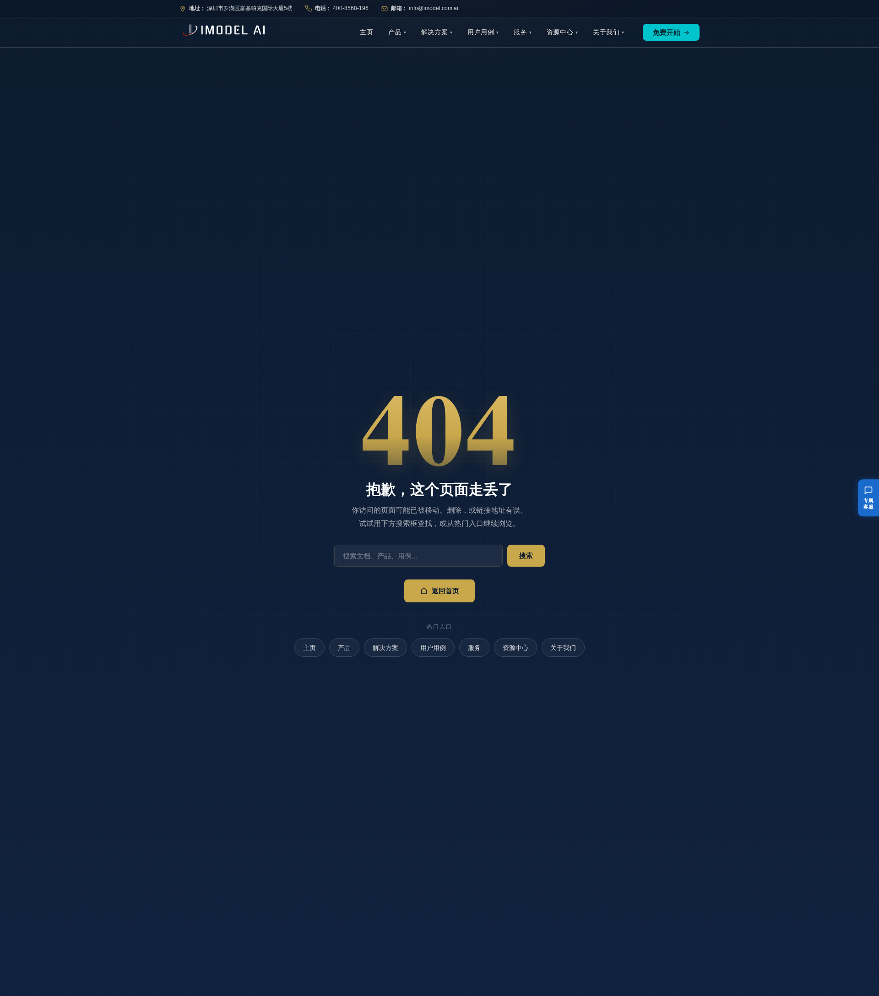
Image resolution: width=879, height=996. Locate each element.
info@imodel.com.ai (433, 8)
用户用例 (480, 32)
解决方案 (434, 32)
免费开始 (671, 32)
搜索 (526, 555)
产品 (395, 32)
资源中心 (560, 32)
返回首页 (445, 590)
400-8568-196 (351, 8)
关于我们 (606, 32)
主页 (367, 32)
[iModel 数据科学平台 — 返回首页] (222, 32)
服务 (520, 32)
